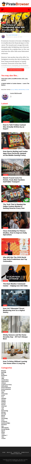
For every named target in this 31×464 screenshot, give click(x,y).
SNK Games (5, 427)
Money (3, 412)
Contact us (16, 452)
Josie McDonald (12, 35)
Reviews (4, 424)
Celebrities (5, 380)
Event (3, 390)
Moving (3, 414)
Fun (2, 397)
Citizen (3, 383)
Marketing (4, 411)
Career (16, 89)
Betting (3, 372)
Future (27, 89)
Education (4, 386)
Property (4, 421)
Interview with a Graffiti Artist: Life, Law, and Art (14, 79)
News (3, 417)
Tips (2, 437)
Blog (12, 89)
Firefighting (21, 89)
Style (3, 432)
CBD (2, 378)
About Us (9, 452)
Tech (2, 434)
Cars (2, 377)
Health (3, 403)
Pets (2, 420)
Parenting (4, 418)
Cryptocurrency (6, 384)
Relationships (5, 423)
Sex (2, 426)
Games (3, 400)
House (3, 404)
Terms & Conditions (16, 453)
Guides (3, 401)
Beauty (3, 370)
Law (2, 407)
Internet (4, 406)
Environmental (6, 389)
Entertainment (6, 387)
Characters (5, 381)
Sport (3, 431)
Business (4, 375)
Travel (3, 438)
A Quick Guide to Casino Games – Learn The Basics (15, 84)
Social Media (5, 429)
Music (3, 415)
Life (2, 409)
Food (3, 395)
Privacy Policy (25, 452)
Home (3, 452)
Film (2, 392)
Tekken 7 (4, 435)
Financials (4, 394)
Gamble (3, 398)
